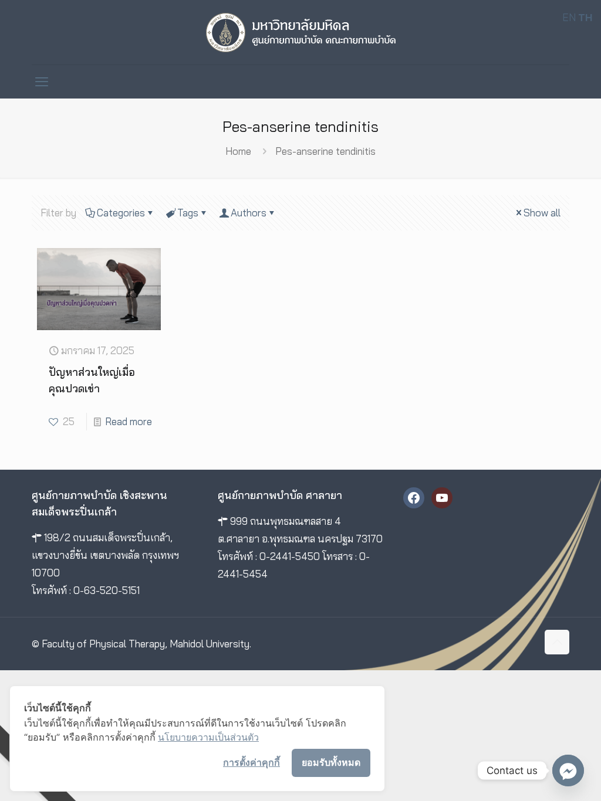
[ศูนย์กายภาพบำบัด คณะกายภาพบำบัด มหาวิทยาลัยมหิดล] (301, 32)
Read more (128, 421)
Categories (121, 212)
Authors (248, 212)
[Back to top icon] (557, 642)
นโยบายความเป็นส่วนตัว (208, 737)
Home (238, 151)
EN (569, 17)
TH (585, 17)
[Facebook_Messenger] (568, 770)
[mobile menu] (42, 81)
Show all (542, 212)
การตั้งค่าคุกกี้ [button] (251, 762)
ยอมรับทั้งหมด (331, 762)
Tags (187, 212)
